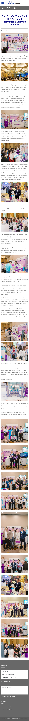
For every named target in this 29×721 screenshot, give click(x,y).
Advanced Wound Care (7, 690)
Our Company (5, 671)
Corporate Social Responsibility (9, 677)
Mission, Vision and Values (8, 674)
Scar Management (6, 687)
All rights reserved (22, 718)
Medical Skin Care (6, 693)
